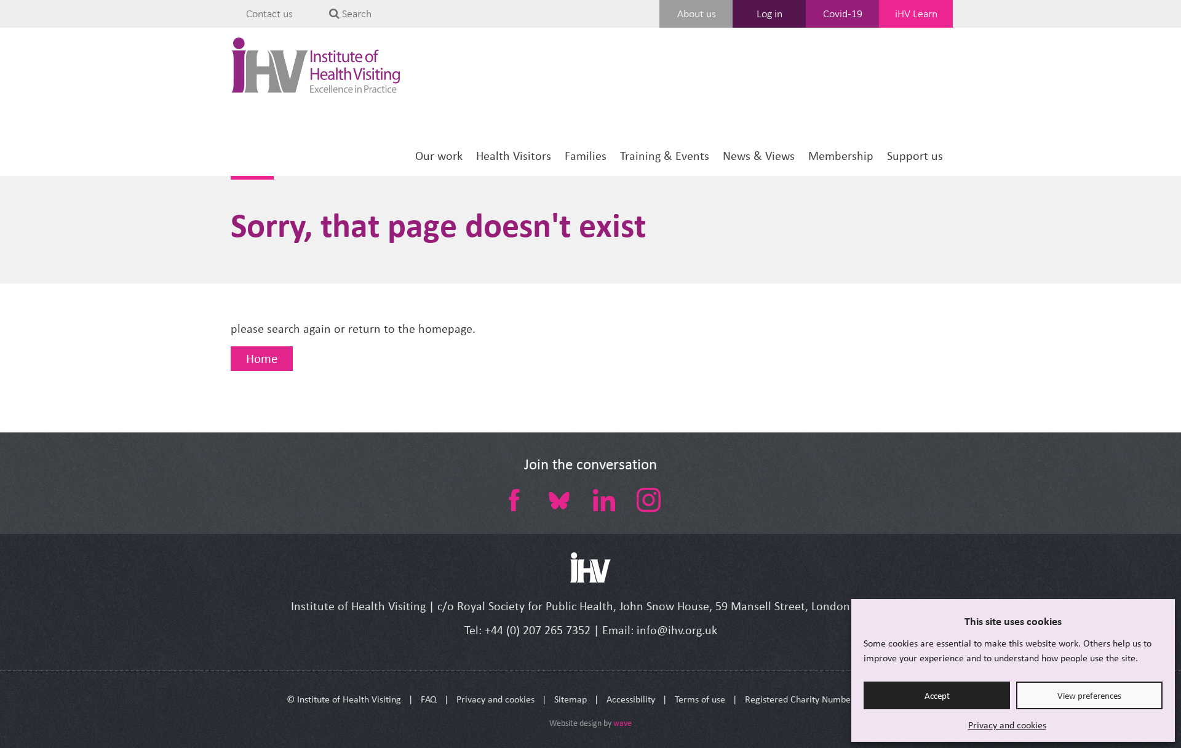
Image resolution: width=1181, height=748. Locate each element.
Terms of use (700, 699)
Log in (769, 13)
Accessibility (630, 699)
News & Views (759, 155)
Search (356, 13)
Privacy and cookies (1007, 725)
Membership (840, 155)
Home (261, 358)
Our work (439, 155)
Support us (915, 155)
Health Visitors (513, 155)
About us (696, 13)
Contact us (269, 13)
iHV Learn (916, 13)
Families (585, 155)
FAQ (429, 699)
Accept (937, 696)
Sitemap (570, 699)
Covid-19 (842, 13)
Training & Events (664, 155)
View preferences (1089, 696)
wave (622, 723)
